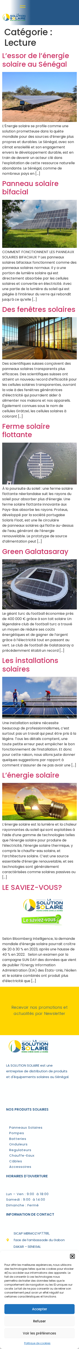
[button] (72, 1256)
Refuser (39, 1321)
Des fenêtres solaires (38, 309)
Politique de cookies (37, 1343)
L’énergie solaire (30, 775)
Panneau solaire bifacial (30, 188)
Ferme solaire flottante (26, 430)
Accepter (39, 1309)
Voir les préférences (39, 1333)
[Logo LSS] (14, 21)
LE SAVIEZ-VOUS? (32, 887)
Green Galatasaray (35, 551)
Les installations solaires (30, 664)
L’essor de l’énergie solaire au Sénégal (35, 60)
